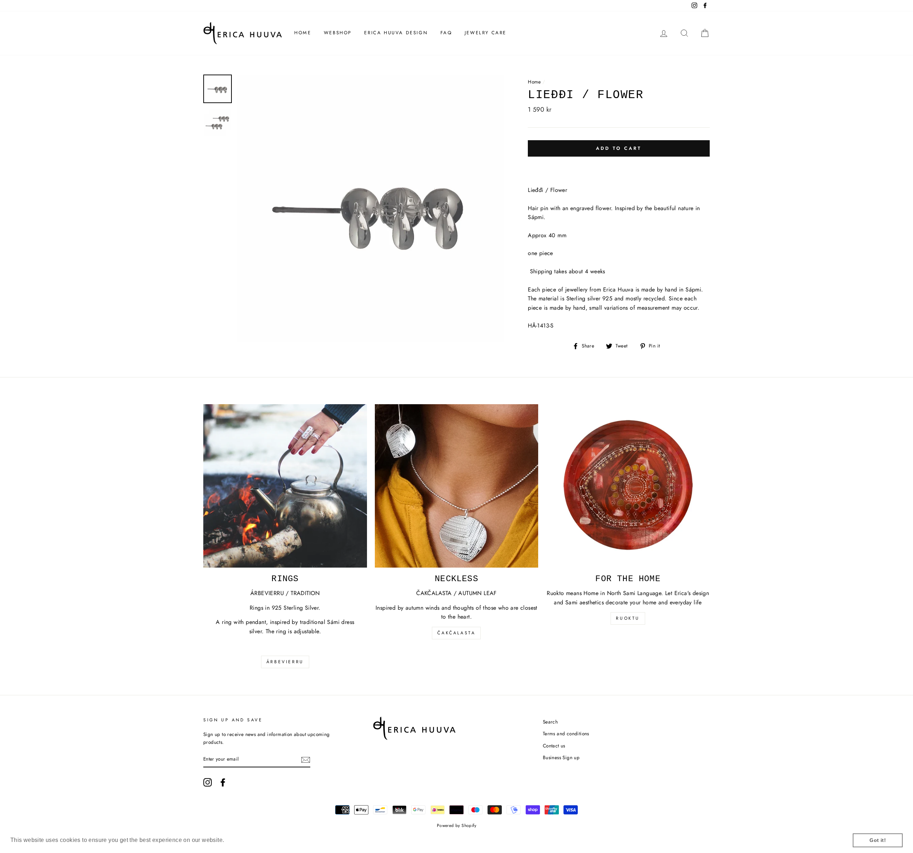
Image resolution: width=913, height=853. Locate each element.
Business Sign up (561, 757)
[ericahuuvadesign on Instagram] (207, 782)
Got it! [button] (877, 840)
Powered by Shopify (456, 825)
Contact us (554, 745)
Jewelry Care (485, 32)
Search (550, 721)
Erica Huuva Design (396, 32)
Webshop (338, 32)
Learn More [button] (242, 840)
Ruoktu (628, 618)
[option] (370, 208)
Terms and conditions (566, 733)
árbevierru (285, 662)
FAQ (446, 32)
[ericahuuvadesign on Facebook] (223, 782)
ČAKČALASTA (456, 633)
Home (302, 32)
